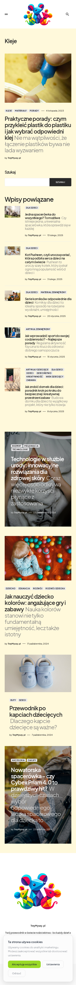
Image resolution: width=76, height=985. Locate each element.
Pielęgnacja (31, 446)
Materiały (21, 111)
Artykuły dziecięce (37, 369)
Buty (13, 700)
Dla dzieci (32, 208)
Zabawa (31, 380)
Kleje (9, 111)
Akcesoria (18, 760)
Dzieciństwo (44, 373)
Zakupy (32, 760)
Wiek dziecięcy (54, 376)
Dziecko (11, 588)
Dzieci (30, 373)
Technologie (20, 449)
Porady (34, 111)
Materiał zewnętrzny (53, 292)
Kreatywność (35, 376)
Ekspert (16, 446)
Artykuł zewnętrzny (38, 329)
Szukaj (10, 171)
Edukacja (24, 588)
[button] (6, 14)
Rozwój (37, 588)
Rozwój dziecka (55, 588)
